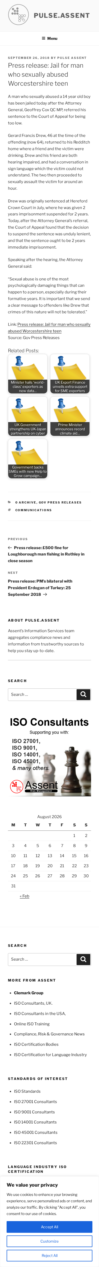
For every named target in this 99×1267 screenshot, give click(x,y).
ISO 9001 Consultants (34, 1112)
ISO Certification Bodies (36, 1044)
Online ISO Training (32, 1024)
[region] (49, 1221)
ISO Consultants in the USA (39, 1013)
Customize (49, 1241)
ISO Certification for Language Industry (50, 1054)
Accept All (49, 1227)
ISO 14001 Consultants (35, 1122)
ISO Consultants (29, 1003)
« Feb (24, 896)
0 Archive (25, 502)
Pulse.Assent (62, 15)
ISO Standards (27, 1091)
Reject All (50, 1255)
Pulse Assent (72, 58)
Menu (52, 38)
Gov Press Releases (60, 502)
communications (33, 510)
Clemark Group (28, 993)
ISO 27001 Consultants (35, 1101)
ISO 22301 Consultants (35, 1142)
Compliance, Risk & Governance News (49, 1034)
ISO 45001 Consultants (36, 1132)
